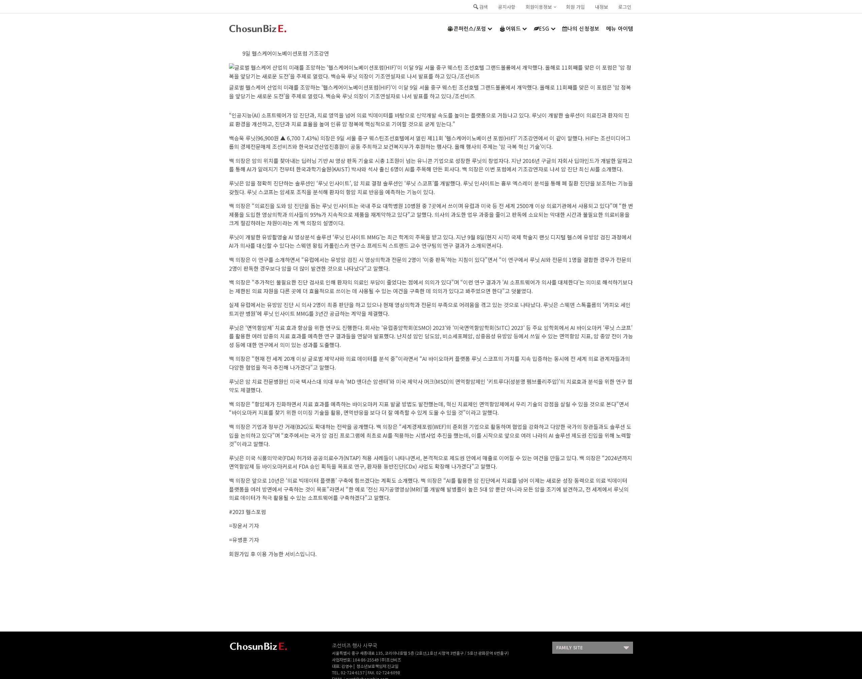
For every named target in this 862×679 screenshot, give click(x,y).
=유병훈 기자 (244, 540)
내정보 (601, 6)
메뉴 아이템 (619, 28)
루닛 (250, 138)
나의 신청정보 (583, 28)
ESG (544, 28)
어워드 (513, 28)
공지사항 (507, 6)
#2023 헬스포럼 (247, 512)
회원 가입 (575, 6)
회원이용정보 (539, 6)
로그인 (624, 6)
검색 (483, 6)
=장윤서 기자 (244, 525)
